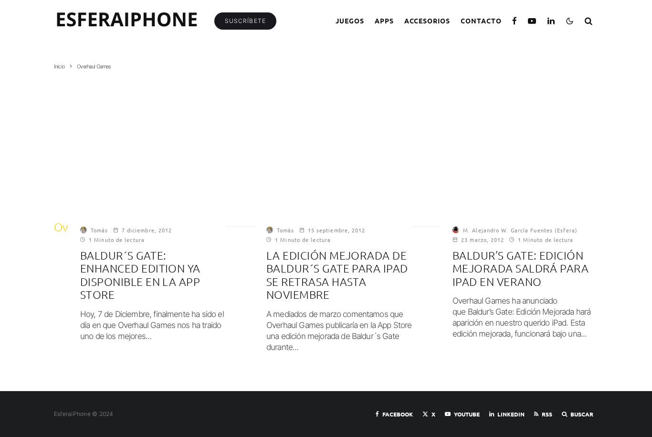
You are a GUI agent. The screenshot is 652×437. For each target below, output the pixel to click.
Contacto (481, 20)
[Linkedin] (551, 21)
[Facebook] (515, 21)
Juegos (350, 20)
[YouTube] (532, 21)
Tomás (99, 230)
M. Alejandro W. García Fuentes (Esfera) (520, 230)
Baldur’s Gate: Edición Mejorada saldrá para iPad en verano (520, 268)
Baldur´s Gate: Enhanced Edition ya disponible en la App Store (140, 275)
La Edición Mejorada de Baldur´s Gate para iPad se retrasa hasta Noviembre (337, 275)
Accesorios (427, 20)
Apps (384, 20)
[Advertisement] (326, 142)
